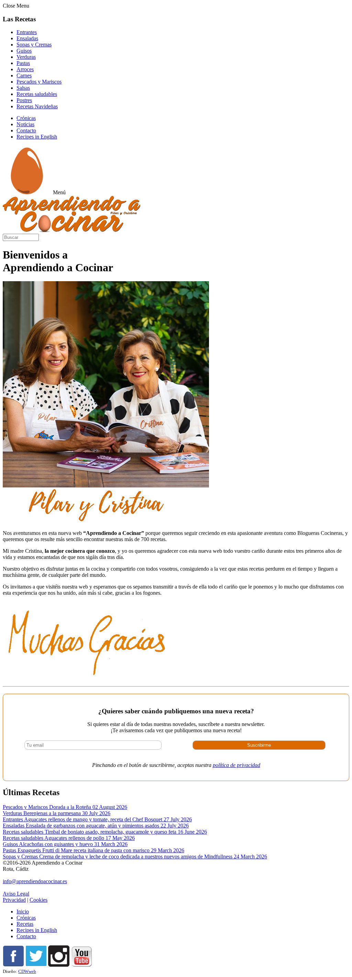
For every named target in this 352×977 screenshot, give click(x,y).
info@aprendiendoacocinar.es (35, 881)
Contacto (26, 130)
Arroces (25, 69)
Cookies (38, 900)
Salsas (23, 88)
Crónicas (26, 118)
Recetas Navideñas (37, 106)
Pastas (23, 63)
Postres (24, 100)
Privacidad (14, 900)
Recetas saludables (36, 94)
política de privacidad (236, 765)
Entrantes (26, 32)
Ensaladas (27, 38)
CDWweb (27, 971)
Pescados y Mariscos (39, 82)
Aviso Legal (16, 894)
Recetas (24, 924)
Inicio (22, 911)
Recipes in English (36, 137)
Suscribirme (259, 745)
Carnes (24, 75)
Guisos (24, 51)
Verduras (26, 57)
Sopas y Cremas (34, 44)
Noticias (25, 124)
